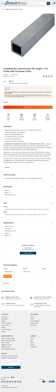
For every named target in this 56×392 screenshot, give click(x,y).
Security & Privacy (34, 323)
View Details (21, 119)
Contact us (3, 331)
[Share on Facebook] (44, 76)
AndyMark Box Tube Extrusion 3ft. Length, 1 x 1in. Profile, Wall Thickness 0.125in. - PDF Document (27, 209)
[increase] (18, 102)
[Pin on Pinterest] (46, 76)
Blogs (31, 340)
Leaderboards (33, 346)
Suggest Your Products (6, 344)
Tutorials (32, 344)
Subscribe (11, 367)
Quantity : (5, 102)
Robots (32, 342)
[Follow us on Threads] (20, 382)
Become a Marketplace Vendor (8, 340)
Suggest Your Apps (5, 346)
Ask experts (34, 119)
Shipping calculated (19, 83)
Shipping (3, 321)
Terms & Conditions (34, 321)
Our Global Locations (5, 377)
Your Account (4, 316)
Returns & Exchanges (6, 323)
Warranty (3, 327)
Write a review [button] (28, 253)
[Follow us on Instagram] (7, 382)
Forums (32, 338)
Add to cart (28, 107)
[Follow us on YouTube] (13, 382)
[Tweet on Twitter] (49, 76)
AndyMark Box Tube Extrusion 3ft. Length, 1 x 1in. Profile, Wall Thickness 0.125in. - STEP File (26, 214)
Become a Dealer (5, 342)
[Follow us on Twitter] (5, 382)
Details (8, 119)
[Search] (48, 3)
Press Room (33, 325)
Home (2, 9)
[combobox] (38, 3)
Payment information (6, 329)
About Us (32, 316)
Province (25, 268)
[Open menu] (2, 3)
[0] (53, 3)
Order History (4, 318)
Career (31, 318)
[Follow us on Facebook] (2, 382)
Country (5, 268)
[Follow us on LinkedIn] (18, 382)
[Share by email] (52, 76)
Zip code (44, 268)
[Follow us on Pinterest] (10, 382)
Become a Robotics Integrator (8, 338)
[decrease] (10, 102)
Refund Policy (6, 283)
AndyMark (5, 74)
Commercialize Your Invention (8, 349)
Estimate (8, 276)
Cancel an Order (5, 325)
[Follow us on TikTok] (15, 382)
